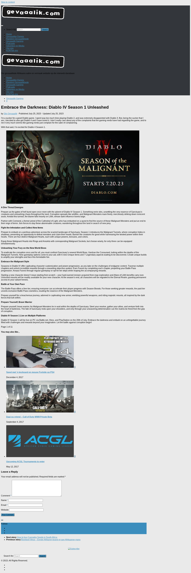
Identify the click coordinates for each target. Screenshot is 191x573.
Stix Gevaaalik (10, 114)
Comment (6, 496)
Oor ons (10, 48)
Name (4, 500)
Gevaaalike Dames (15, 36)
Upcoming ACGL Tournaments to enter (25, 461)
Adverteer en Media (15, 46)
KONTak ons (12, 50)
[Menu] (2, 25)
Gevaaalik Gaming (14, 41)
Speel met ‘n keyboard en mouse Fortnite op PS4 (30, 372)
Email (4, 505)
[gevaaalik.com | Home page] (95, 13)
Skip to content (8, 2)
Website (5, 510)
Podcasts (10, 43)
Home (9, 34)
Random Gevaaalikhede (17, 39)
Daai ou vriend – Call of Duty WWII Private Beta (29, 417)
